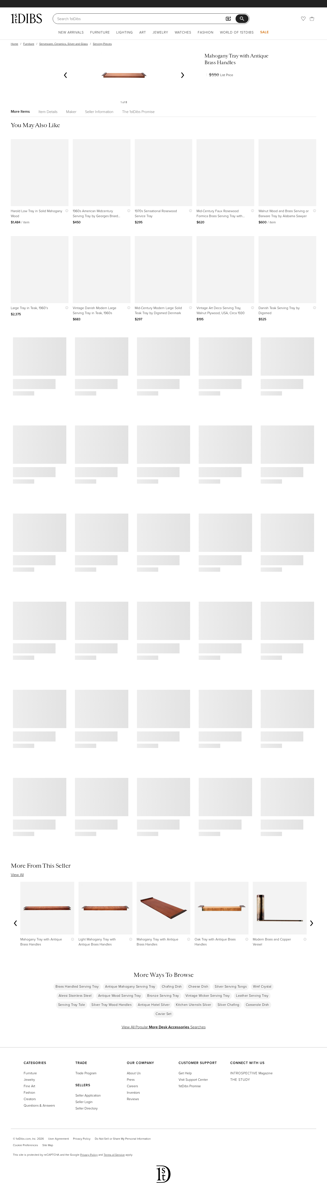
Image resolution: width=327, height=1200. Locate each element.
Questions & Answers (39, 1105)
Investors (133, 1092)
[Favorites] (303, 19)
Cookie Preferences (25, 1145)
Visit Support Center (193, 1079)
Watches (183, 32)
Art (142, 32)
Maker (71, 111)
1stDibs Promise (190, 1086)
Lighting (124, 32)
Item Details (48, 111)
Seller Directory (86, 1108)
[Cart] (312, 19)
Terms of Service (114, 1155)
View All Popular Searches (164, 1027)
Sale (264, 32)
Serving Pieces (102, 44)
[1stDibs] (26, 18)
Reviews (133, 1099)
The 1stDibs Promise (138, 111)
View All (17, 874)
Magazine (251, 1073)
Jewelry (160, 32)
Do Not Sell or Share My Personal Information (123, 1139)
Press (131, 1079)
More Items (20, 111)
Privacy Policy (81, 1139)
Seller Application (88, 1095)
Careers (132, 1086)
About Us (134, 1073)
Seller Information (99, 111)
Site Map (47, 1145)
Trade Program (85, 1073)
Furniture (100, 32)
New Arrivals (71, 32)
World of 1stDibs (237, 32)
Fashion (206, 32)
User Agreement (58, 1139)
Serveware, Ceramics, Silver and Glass (63, 44)
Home (14, 44)
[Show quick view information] (65, 210)
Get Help (185, 1073)
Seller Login (84, 1101)
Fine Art (29, 1086)
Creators (30, 1099)
